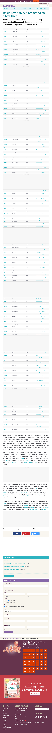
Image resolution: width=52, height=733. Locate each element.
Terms (4, 726)
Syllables (7, 625)
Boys (10, 600)
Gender (5, 598)
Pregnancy (6, 708)
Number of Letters (8, 619)
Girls (15, 600)
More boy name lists (9, 575)
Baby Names (9, 5)
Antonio (14, 462)
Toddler (5, 713)
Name (5, 592)
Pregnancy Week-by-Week (21, 708)
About (4, 720)
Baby (4, 711)
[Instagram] (44, 717)
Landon (32, 509)
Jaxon (26, 507)
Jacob (7, 460)
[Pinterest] (46, 717)
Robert (36, 488)
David (36, 462)
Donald (37, 496)
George (38, 494)
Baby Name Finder (20, 710)
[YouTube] (36, 717)
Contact (5, 722)
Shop (4, 717)
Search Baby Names (8, 632)
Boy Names (12, 638)
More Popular (12, 606)
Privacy (5, 724)
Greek (5, 496)
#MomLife (6, 715)
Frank (30, 496)
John (16, 456)
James (22, 458)
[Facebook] (38, 717)
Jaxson (32, 507)
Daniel (30, 462)
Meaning (6, 614)
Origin (5, 609)
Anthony (27, 460)
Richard (26, 492)
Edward (25, 496)
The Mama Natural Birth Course (23, 725)
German (5, 492)
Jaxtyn (46, 507)
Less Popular (21, 606)
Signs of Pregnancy (20, 712)
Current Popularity (9, 605)
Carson (37, 509)
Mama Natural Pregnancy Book (23, 722)
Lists (41, 8)
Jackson (26, 505)
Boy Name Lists (18, 638)
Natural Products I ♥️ (20, 720)
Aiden (4, 503)
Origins (45, 8)
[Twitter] (41, 717)
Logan (44, 509)
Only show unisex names (10, 602)
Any (6, 600)
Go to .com (43, 3)
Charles (25, 462)
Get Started (6, 8)
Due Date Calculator (20, 715)
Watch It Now (36, 1)
